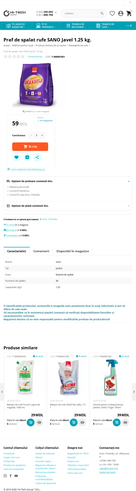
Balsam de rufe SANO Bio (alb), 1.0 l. (67, 406)
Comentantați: (35, 56)
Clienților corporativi (78, 465)
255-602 (44, 11)
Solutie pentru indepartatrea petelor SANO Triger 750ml (108, 406)
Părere (38, 457)
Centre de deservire (45, 483)
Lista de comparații (14, 469)
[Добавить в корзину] (31, 422)
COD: (48, 56)
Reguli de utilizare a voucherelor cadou (45, 467)
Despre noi (73, 461)
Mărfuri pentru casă (22, 45)
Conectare (9, 453)
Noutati (71, 457)
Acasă (7, 45)
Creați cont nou (12, 457)
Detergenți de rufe (78, 45)
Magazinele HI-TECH (78, 453)
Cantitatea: (19, 135)
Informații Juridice (76, 469)
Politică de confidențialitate (44, 478)
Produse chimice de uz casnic (51, 45)
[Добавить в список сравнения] (27, 157)
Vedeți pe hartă (107, 472)
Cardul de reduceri (45, 453)
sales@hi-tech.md (108, 468)
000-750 (44, 14)
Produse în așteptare (15, 465)
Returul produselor (45, 472)
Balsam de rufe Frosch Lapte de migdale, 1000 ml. (23, 406)
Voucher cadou (43, 461)
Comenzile (9, 461)
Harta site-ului (74, 473)
